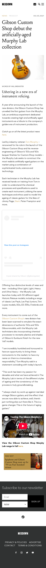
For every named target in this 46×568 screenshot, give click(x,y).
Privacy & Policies (16, 542)
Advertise (35, 542)
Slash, (17, 201)
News (4, 16)
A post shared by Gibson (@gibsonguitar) (23, 276)
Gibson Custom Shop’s (13, 319)
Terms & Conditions (30, 546)
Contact (9, 546)
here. (4, 135)
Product (13, 16)
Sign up (35, 502)
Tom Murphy (31, 142)
